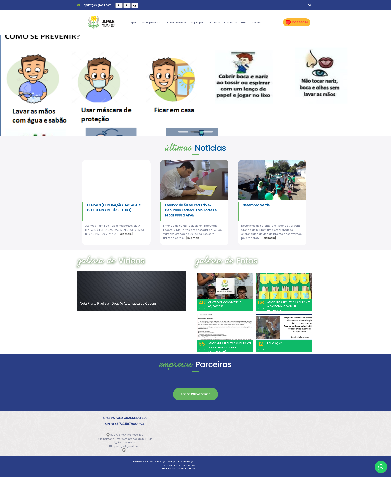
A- (127, 5)
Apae (134, 22)
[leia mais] (125, 234)
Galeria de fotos (176, 22)
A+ (119, 5)
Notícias (214, 22)
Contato (257, 22)
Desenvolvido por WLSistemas (178, 468)
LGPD (244, 22)
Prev (25, 88)
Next (365, 88)
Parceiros (230, 22)
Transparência (151, 22)
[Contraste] (134, 5)
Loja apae (198, 22)
